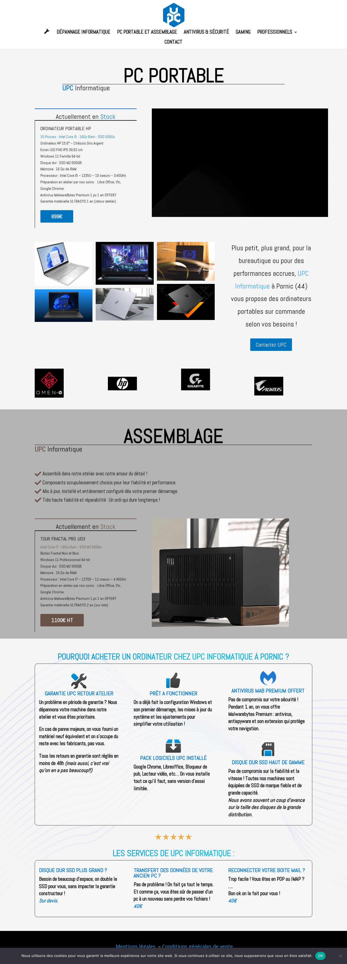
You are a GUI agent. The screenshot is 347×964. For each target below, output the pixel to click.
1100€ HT (62, 620)
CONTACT (173, 42)
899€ (56, 216)
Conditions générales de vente (197, 946)
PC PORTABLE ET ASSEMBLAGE (147, 32)
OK (320, 955)
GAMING (243, 32)
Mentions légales (136, 946)
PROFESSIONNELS (274, 32)
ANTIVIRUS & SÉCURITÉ (206, 32)
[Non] (340, 956)
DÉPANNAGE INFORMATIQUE (83, 32)
